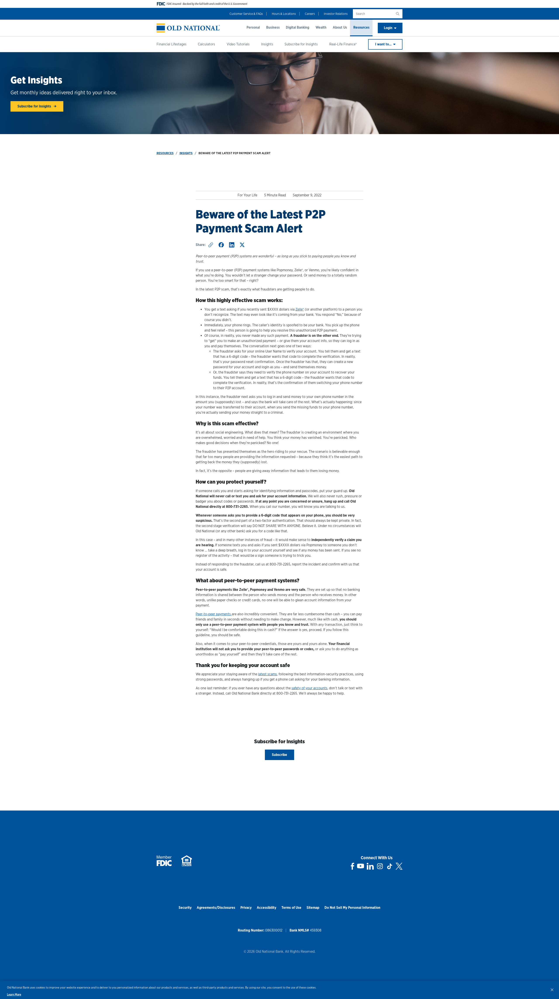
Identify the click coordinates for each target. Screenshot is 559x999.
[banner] (188, 28)
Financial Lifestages (171, 44)
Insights (267, 44)
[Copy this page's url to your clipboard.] (210, 244)
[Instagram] (379, 866)
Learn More (14, 994)
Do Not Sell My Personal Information (352, 908)
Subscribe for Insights (301, 44)
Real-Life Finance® (343, 44)
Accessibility (266, 908)
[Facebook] (352, 866)
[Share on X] (242, 244)
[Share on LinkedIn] (231, 244)
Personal (253, 27)
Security (185, 908)
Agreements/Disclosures (216, 908)
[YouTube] (360, 866)
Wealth (321, 27)
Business (273, 27)
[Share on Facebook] (221, 244)
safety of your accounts (309, 688)
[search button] (397, 13)
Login (388, 28)
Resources (361, 27)
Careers (310, 14)
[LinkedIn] (370, 866)
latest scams (267, 674)
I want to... (383, 44)
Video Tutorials (238, 44)
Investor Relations (336, 14)
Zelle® (299, 309)
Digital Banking (297, 27)
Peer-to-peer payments (214, 614)
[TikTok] (389, 866)
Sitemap (313, 908)
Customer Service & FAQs (246, 14)
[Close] (552, 989)
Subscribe (279, 755)
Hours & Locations (284, 14)
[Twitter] (399, 866)
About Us (340, 27)
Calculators (206, 44)
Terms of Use (291, 908)
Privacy (246, 908)
